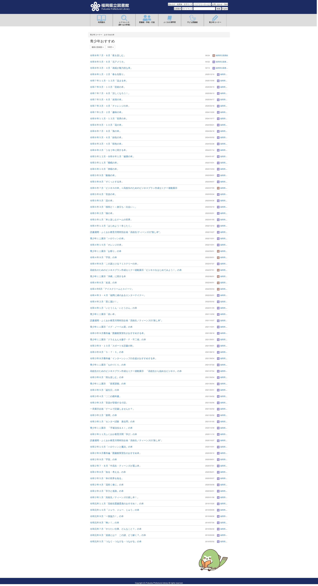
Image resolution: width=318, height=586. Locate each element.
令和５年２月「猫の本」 (102, 213)
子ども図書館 (192, 22)
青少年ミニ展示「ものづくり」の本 (108, 364)
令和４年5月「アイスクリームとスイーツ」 (112, 288)
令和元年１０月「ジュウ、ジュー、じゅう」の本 (114, 509)
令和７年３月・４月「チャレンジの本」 (110, 105)
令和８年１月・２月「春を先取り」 (108, 74)
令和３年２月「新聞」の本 (103, 415)
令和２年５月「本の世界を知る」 (107, 478)
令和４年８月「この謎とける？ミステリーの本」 (114, 263)
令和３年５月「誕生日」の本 (104, 389)
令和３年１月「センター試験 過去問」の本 (112, 421)
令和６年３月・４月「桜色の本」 (107, 143)
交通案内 (177, 8)
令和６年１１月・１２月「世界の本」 (109, 118)
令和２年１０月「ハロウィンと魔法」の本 (111, 446)
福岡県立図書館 (221, 55)
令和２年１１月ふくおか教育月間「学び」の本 (113, 434)
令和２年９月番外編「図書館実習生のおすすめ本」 (115, 453)
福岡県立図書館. (221, 61)
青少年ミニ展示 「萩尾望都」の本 (108, 383)
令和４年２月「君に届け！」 (104, 301)
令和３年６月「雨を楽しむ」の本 (107, 377)
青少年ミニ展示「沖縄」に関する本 (108, 276)
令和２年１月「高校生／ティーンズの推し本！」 (114, 497)
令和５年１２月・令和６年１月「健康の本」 (112, 156)
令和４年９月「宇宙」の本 (103, 257)
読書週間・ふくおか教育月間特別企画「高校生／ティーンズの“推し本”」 (126, 320)
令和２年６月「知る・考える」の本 (108, 471)
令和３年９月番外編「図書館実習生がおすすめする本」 (118, 333)
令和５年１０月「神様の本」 (104, 168)
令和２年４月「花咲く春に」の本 (107, 484)
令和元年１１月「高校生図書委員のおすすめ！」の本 (117, 503)
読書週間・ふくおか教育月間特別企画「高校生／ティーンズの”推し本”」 (126, 440)
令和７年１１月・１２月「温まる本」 (109, 80)
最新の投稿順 (97, 47)
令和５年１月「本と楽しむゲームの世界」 (111, 219)
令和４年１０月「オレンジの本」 (107, 244)
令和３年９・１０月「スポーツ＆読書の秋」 (112, 345)
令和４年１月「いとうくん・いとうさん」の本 (113, 307)
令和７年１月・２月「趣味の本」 (107, 112)
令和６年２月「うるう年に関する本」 (109, 150)
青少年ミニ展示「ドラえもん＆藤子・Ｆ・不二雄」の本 (118, 339)
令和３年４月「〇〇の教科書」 (105, 396)
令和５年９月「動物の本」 (103, 175)
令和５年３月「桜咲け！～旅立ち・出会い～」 (113, 206)
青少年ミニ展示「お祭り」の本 (105, 251)
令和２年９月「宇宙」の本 (103, 459)
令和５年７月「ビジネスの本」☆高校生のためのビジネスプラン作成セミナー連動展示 (133, 187)
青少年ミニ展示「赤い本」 (103, 314)
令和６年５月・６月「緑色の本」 (107, 137)
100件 (110, 47)
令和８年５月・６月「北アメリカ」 (108, 61)
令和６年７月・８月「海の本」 (105, 130)
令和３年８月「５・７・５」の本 (107, 351)
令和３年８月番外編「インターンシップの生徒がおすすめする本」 (123, 358)
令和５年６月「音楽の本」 (103, 194)
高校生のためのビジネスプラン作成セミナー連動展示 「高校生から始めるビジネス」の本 (136, 370)
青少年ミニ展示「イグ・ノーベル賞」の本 (111, 326)
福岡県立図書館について (99, 567)
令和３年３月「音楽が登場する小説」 (109, 402)
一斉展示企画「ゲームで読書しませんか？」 (112, 408)
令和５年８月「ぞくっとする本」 (107, 181)
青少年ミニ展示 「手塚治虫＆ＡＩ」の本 (111, 427)
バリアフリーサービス (202, 4)
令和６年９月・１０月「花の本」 (107, 124)
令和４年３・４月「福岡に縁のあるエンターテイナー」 (118, 295)
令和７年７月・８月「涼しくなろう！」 (110, 93)
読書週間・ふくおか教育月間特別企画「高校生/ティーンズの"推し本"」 (125, 232)
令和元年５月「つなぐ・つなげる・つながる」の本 (115, 541)
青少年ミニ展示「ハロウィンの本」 (108, 238)
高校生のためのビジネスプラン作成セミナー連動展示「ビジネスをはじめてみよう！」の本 (136, 269)
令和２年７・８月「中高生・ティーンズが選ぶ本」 (115, 465)
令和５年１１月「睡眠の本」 (104, 162)
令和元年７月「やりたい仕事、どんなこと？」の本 (115, 528)
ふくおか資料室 (170, 22)
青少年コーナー (215, 22)
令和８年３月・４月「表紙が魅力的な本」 (111, 67)
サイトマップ (187, 8)
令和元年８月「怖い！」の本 (104, 522)
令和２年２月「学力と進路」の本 (107, 490)
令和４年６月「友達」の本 (103, 282)
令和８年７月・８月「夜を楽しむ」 (108, 55)
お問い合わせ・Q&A (220, 4)
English (225, 8)
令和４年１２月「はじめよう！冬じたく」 (111, 225)
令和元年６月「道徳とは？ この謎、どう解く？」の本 (118, 535)
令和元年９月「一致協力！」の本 (107, 516)
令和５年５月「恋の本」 (102, 200)
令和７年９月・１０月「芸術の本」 (108, 86)
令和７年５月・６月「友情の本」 (107, 99)
